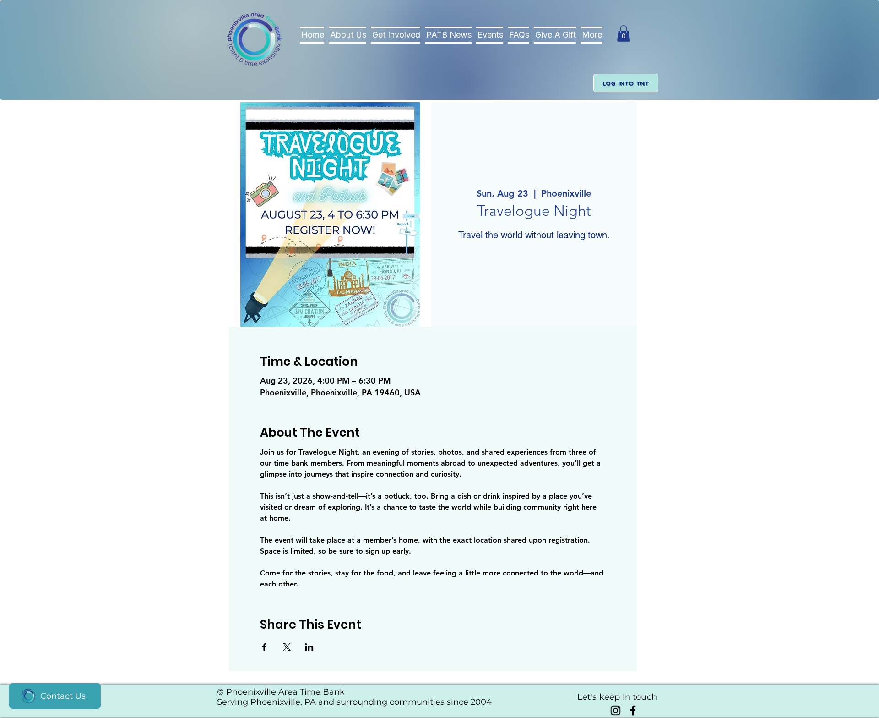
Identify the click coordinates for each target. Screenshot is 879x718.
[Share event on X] (286, 647)
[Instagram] (615, 710)
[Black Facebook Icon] (633, 710)
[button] (623, 33)
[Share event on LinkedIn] (309, 647)
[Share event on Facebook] (264, 647)
